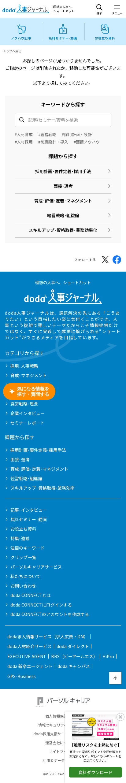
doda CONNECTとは (30, 595)
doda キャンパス (73, 666)
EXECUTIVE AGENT (26, 656)
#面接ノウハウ (87, 142)
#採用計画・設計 (77, 134)
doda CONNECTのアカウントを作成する (49, 614)
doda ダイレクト (73, 646)
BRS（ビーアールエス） (74, 656)
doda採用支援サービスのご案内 (60, 733)
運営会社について (60, 742)
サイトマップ (60, 751)
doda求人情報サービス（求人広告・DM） (47, 636)
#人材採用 (24, 142)
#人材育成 (24, 134)
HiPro (108, 656)
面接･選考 (63, 186)
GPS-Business (21, 676)
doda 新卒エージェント (30, 666)
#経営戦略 (47, 134)
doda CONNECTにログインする (41, 605)
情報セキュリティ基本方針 (60, 724)
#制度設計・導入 (53, 142)
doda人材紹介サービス (29, 646)
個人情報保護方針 (60, 716)
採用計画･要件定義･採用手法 (63, 171)
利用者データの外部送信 (63, 760)
